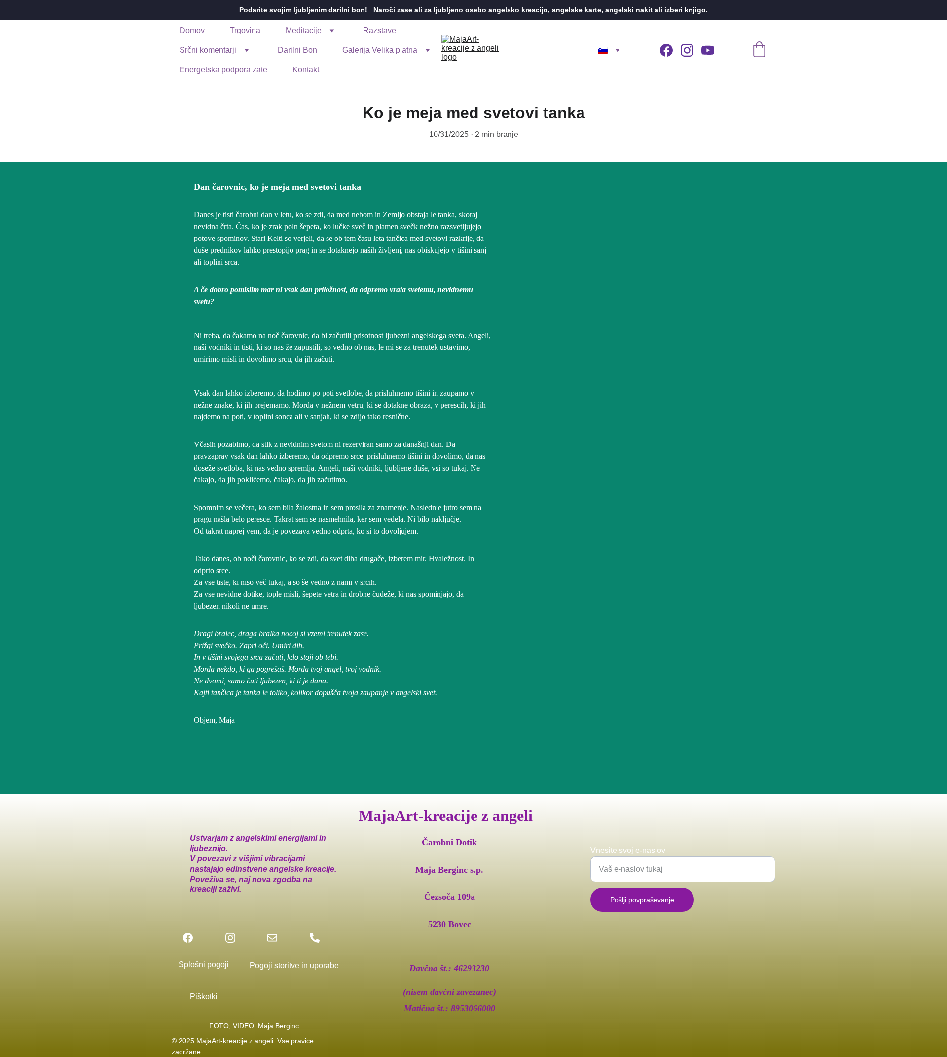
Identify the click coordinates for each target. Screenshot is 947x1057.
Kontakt (305, 70)
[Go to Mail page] (277, 938)
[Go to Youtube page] (707, 50)
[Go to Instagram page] (691, 50)
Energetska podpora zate (223, 70)
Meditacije (304, 30)
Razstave (379, 30)
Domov (192, 30)
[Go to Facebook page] (670, 50)
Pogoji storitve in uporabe (294, 965)
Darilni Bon (297, 50)
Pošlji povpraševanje (642, 900)
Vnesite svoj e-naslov (627, 850)
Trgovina (245, 30)
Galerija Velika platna (379, 50)
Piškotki (204, 996)
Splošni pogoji (204, 964)
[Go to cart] (759, 50)
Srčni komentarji (208, 50)
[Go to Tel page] (315, 938)
